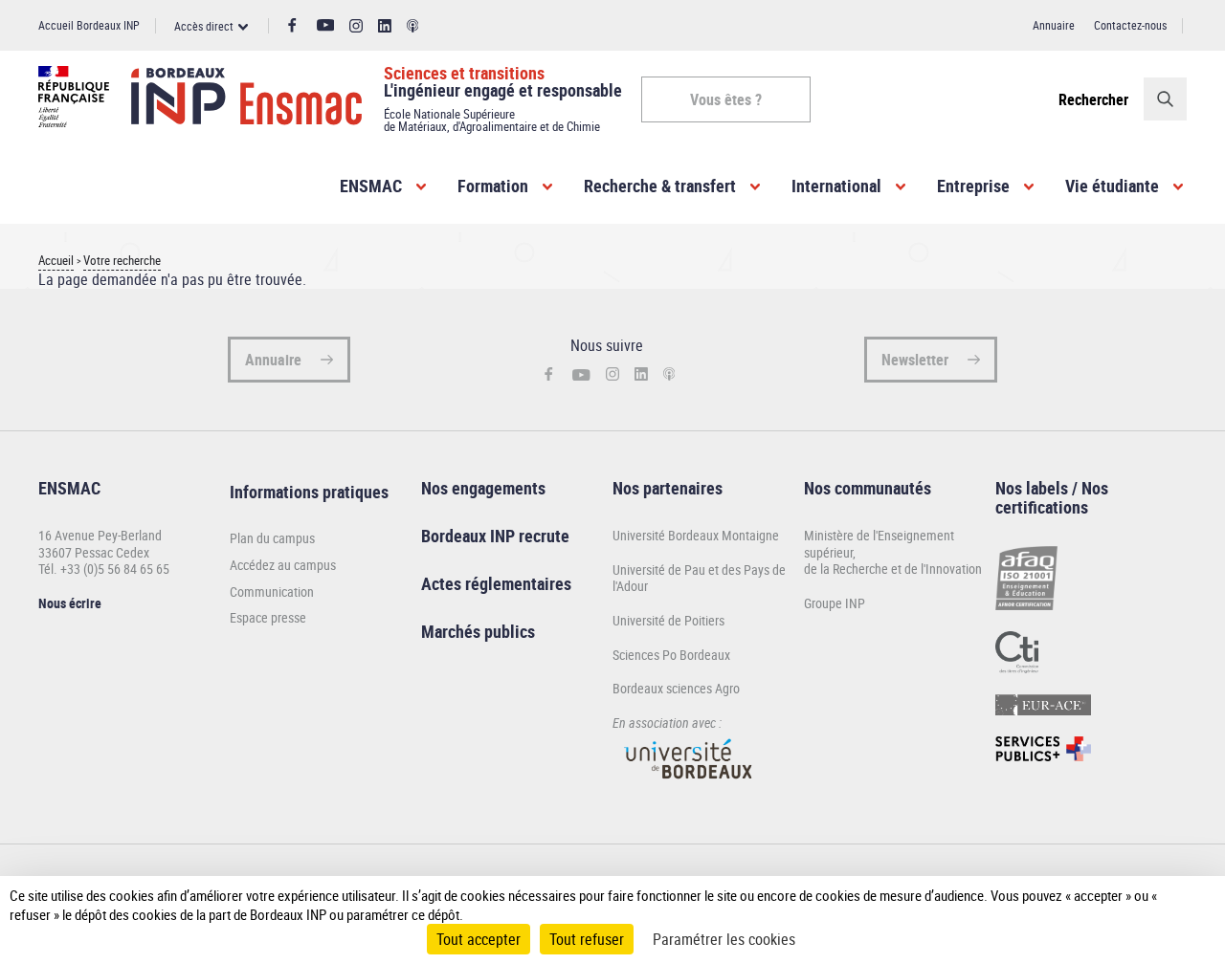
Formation (492, 185)
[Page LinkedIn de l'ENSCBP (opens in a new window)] (384, 26)
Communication (272, 592)
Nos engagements (483, 487)
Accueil (56, 260)
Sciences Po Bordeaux (671, 655)
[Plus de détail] (1180, 905)
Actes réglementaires (496, 583)
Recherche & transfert (660, 185)
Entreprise (973, 185)
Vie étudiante (1112, 185)
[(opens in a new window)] (689, 787)
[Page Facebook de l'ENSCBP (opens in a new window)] (292, 25)
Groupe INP (834, 603)
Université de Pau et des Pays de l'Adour (699, 578)
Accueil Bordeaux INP (89, 25)
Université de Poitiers (668, 620)
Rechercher (1093, 99)
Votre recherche (122, 260)
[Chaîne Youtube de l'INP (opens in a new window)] (326, 25)
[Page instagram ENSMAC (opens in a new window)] (356, 26)
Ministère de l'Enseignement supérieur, (879, 543)
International (836, 185)
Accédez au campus (283, 565)
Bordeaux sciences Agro (676, 688)
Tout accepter (478, 939)
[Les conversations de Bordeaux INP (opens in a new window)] (413, 26)
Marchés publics (478, 631)
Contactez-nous (1130, 25)
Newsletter (914, 359)
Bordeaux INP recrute (495, 535)
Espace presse (268, 617)
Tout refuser (586, 939)
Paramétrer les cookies (724, 939)
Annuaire (1054, 25)
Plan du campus (272, 538)
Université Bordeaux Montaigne (695, 535)
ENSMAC (371, 185)
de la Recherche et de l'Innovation (893, 568)
